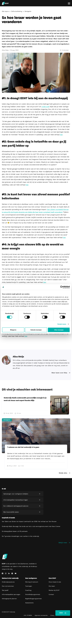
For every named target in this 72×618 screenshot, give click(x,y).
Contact (51, 594)
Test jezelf (5, 590)
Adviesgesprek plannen (9, 598)
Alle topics (5, 11)
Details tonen (61, 324)
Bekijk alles (63, 473)
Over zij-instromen (8, 586)
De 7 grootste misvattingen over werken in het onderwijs (20, 536)
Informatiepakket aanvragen (11, 594)
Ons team (52, 586)
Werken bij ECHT (54, 590)
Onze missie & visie (55, 582)
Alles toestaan (58, 330)
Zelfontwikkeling (16, 11)
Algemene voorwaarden (41, 615)
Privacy (52, 615)
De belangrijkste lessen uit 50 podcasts (14, 531)
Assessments (29, 603)
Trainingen (28, 586)
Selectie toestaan (36, 330)
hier (61, 135)
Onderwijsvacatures (8, 582)
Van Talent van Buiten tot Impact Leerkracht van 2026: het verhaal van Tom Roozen (29, 521)
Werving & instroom (31, 582)
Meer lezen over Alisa (59, 373)
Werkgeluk (27, 11)
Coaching (28, 590)
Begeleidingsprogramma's (33, 598)
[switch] (27, 317)
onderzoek (45, 107)
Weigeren (13, 330)
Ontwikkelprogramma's (32, 594)
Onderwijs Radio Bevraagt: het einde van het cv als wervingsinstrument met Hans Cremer (31, 526)
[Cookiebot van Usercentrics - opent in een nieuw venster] (61, 287)
